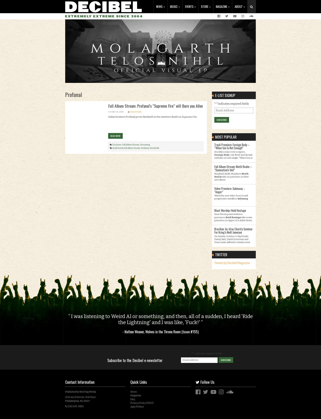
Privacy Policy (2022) (141, 403)
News (159, 6)
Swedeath (154, 148)
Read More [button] (115, 136)
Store (205, 6)
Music (174, 6)
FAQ (132, 399)
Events (189, 6)
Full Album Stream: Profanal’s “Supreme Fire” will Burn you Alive (155, 106)
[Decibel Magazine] (103, 6)
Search (253, 10)
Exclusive (116, 145)
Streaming (145, 145)
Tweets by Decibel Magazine (232, 263)
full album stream (132, 148)
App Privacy (137, 406)
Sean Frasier (136, 112)
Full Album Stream (130, 145)
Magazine (222, 6)
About (239, 6)
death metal (117, 148)
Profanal (145, 148)
